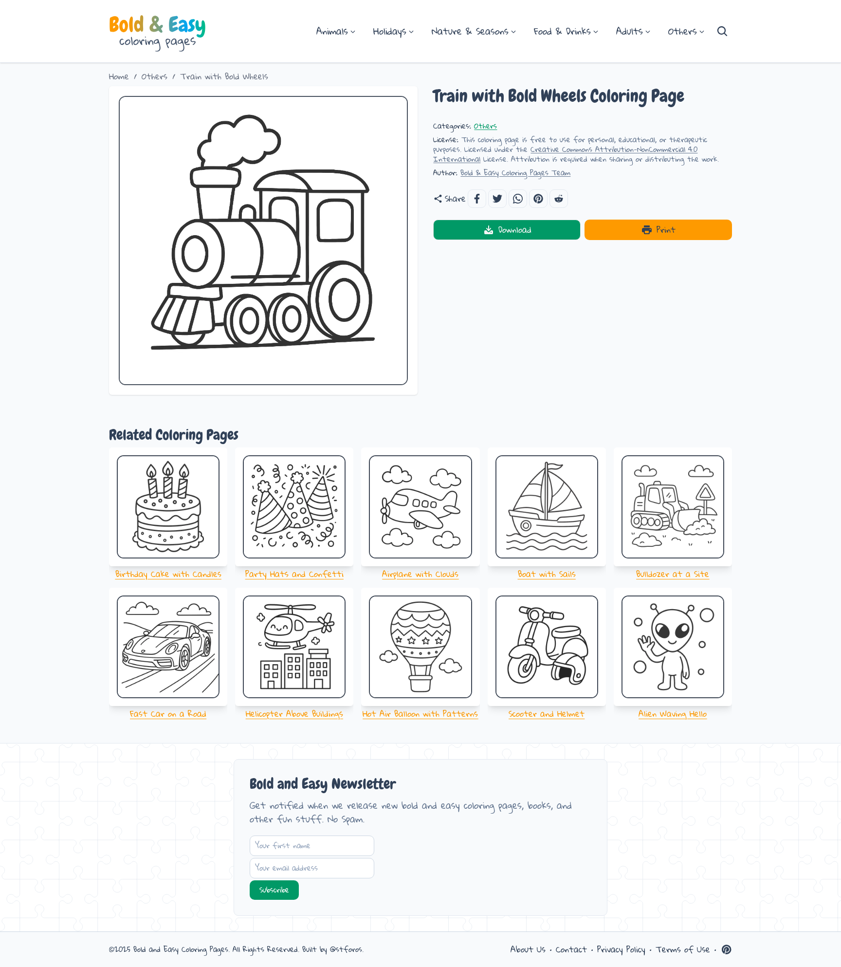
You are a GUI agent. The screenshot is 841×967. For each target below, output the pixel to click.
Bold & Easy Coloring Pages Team (515, 173)
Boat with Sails (547, 574)
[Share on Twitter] (497, 198)
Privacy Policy (621, 949)
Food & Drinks (562, 31)
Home (119, 76)
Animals (332, 31)
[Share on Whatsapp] (518, 198)
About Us (528, 949)
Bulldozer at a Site (672, 574)
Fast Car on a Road (168, 714)
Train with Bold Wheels (224, 76)
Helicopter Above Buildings (294, 714)
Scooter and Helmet (547, 714)
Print (666, 230)
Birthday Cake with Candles (168, 574)
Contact (571, 949)
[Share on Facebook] (477, 198)
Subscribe (274, 890)
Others (682, 31)
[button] (538, 198)
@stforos (346, 949)
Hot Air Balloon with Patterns (420, 714)
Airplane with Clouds (420, 574)
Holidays (389, 31)
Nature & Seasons (470, 31)
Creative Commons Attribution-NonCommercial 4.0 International (565, 154)
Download (514, 230)
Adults (629, 31)
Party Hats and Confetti (294, 574)
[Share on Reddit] (558, 198)
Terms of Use (683, 949)
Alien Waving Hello (673, 714)
